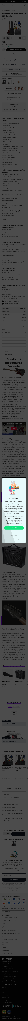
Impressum (9, 539)
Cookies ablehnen (14, 532)
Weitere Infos (14, 535)
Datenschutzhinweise (17, 539)
